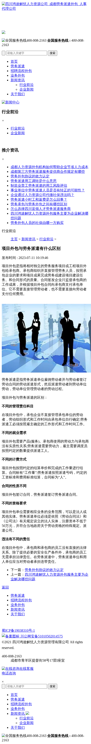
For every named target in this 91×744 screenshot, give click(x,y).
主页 (14, 239)
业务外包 (18, 75)
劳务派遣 (18, 66)
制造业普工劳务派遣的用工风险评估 (39, 185)
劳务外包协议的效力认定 (30, 176)
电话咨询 (9, 673)
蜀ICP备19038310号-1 (18, 630)
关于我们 (18, 94)
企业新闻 (26, 89)
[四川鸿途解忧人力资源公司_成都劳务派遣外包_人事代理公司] (45, 16)
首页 (14, 61)
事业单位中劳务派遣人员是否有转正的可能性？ (48, 190)
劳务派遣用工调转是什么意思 (34, 181)
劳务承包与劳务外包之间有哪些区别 (39, 204)
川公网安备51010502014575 (41, 636)
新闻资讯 (18, 80)
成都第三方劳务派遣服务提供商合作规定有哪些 (48, 171)
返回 (5, 587)
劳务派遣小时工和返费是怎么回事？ (39, 199)
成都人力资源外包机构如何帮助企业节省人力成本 (49, 167)
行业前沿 (26, 85)
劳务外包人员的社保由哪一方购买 (37, 223)
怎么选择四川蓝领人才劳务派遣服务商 (41, 209)
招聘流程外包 (21, 71)
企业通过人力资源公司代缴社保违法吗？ (42, 195)
